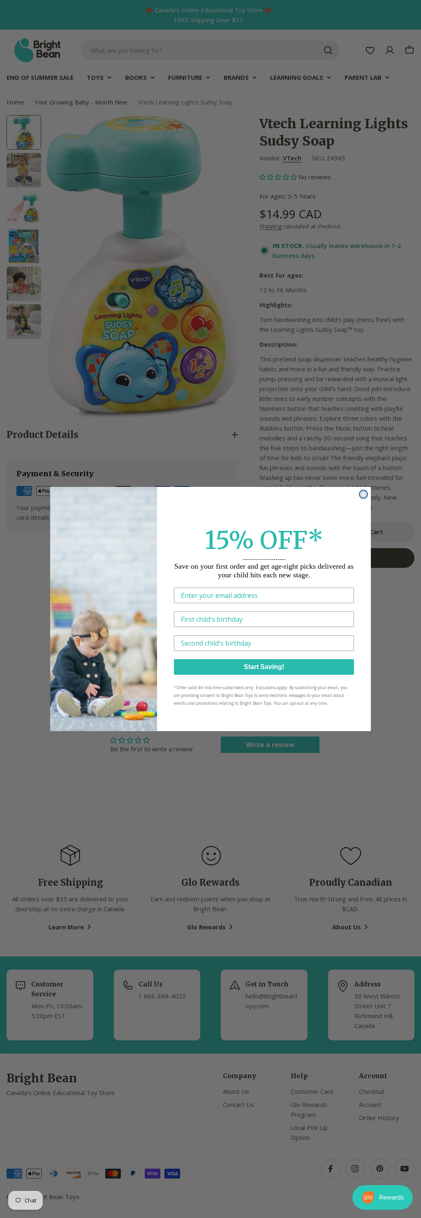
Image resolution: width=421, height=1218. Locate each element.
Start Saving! (264, 666)
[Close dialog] (363, 494)
